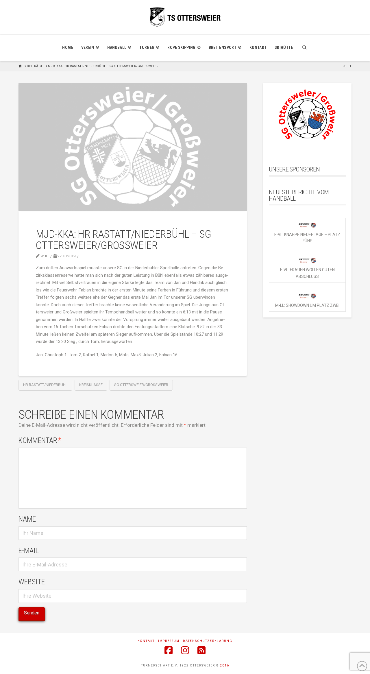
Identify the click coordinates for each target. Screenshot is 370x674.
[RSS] (201, 650)
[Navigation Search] (304, 48)
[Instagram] (185, 650)
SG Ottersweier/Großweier (141, 385)
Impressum (169, 640)
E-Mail (28, 550)
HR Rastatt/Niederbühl (45, 385)
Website (31, 581)
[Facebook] (168, 650)
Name (27, 519)
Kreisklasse (91, 385)
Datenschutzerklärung (207, 640)
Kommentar (39, 440)
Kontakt (146, 640)
